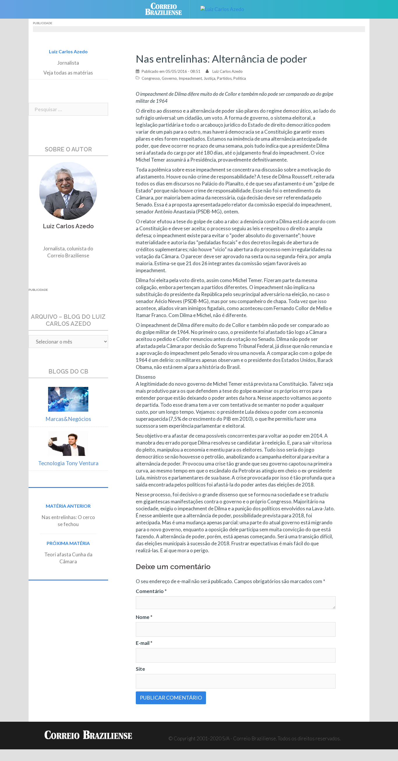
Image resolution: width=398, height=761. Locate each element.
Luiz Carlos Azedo (227, 71)
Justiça (209, 78)
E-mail (144, 643)
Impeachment (190, 78)
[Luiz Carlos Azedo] (222, 9)
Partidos (224, 78)
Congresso (151, 78)
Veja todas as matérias (68, 73)
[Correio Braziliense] (168, 9)
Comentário (151, 591)
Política (239, 78)
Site (140, 669)
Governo (169, 78)
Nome (144, 617)
